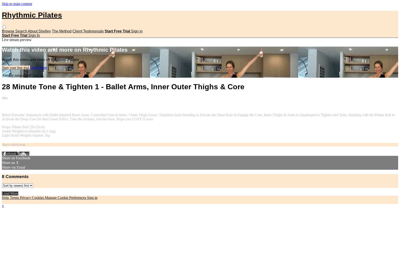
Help (6, 198)
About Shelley (39, 31)
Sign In (34, 35)
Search (21, 31)
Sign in (137, 31)
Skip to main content (17, 4)
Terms (15, 198)
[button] (4, 26)
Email (25, 154)
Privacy (26, 198)
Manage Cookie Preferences (66, 198)
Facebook (9, 154)
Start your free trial (16, 68)
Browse (8, 31)
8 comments (10, 107)
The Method (62, 31)
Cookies (38, 198)
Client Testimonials (88, 31)
